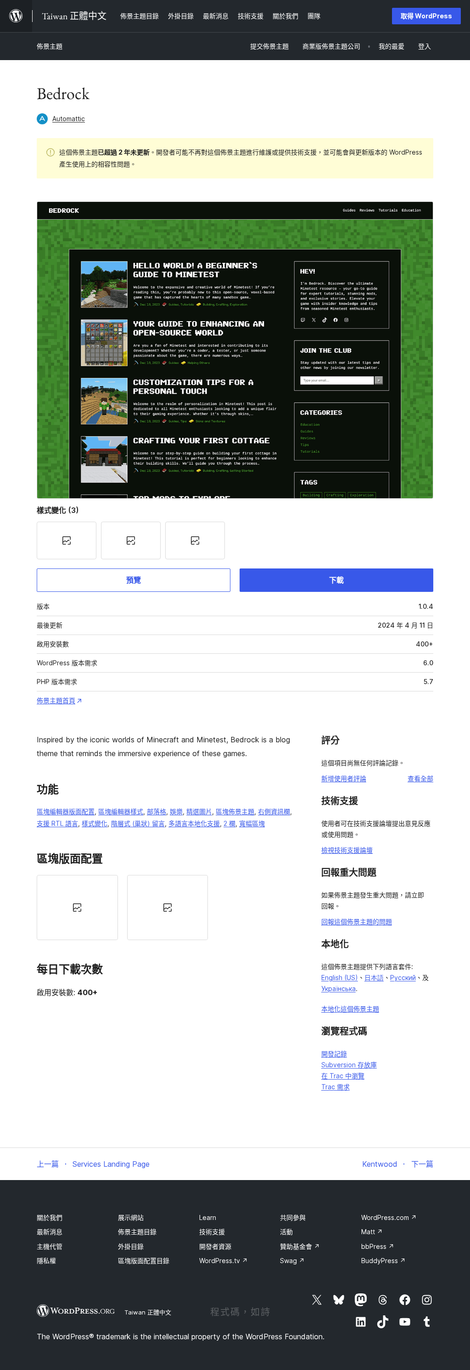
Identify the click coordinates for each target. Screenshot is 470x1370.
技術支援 (212, 1232)
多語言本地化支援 (194, 823)
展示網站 (131, 1217)
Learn (207, 1217)
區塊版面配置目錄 (143, 1260)
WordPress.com (389, 1217)
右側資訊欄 (274, 811)
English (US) (339, 977)
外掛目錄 (131, 1246)
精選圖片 (199, 811)
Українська (338, 988)
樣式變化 (94, 823)
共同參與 (293, 1217)
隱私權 (46, 1260)
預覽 (133, 580)
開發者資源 (215, 1246)
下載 (336, 580)
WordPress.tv (223, 1260)
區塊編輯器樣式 (120, 811)
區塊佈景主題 (235, 811)
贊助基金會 (300, 1246)
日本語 (374, 977)
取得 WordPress (426, 16)
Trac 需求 (335, 1087)
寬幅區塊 (252, 823)
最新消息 (49, 1232)
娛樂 (176, 811)
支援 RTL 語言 (57, 823)
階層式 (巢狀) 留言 (138, 823)
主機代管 (49, 1246)
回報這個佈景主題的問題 (356, 921)
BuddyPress (383, 1260)
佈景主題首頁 (56, 700)
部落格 (156, 811)
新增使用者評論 (343, 778)
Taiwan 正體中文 (147, 1312)
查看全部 (420, 778)
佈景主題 (49, 46)
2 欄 (229, 823)
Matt (372, 1232)
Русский (403, 977)
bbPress (377, 1246)
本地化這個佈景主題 (350, 1009)
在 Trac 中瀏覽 (342, 1076)
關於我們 (49, 1217)
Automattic (68, 119)
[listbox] (167, 907)
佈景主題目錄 (137, 1232)
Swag (292, 1260)
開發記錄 (334, 1054)
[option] (77, 907)
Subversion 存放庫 (349, 1065)
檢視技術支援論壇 (347, 850)
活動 (286, 1232)
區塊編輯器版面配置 (66, 811)
